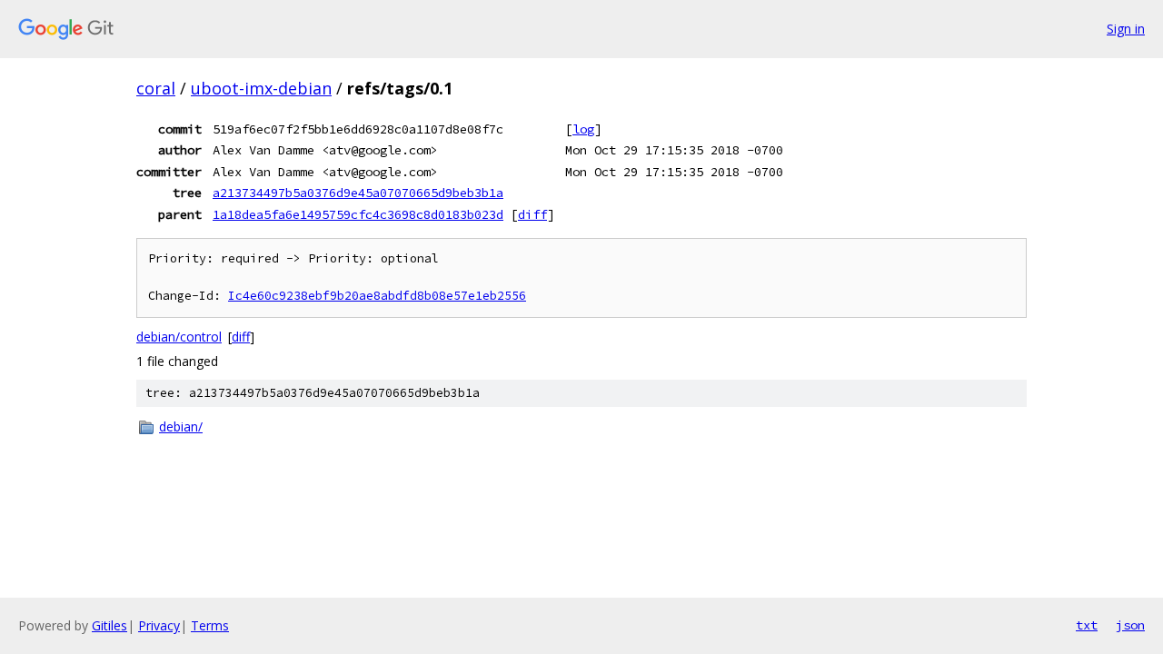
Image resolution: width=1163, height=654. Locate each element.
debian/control (179, 336)
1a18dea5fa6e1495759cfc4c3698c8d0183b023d (358, 214)
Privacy (159, 625)
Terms (210, 625)
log (583, 129)
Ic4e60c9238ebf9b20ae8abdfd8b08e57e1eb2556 (377, 295)
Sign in (1126, 28)
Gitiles (109, 625)
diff (532, 214)
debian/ (181, 426)
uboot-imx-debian (261, 88)
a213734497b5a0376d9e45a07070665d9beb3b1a (358, 192)
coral (155, 88)
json (1130, 625)
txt (1087, 625)
